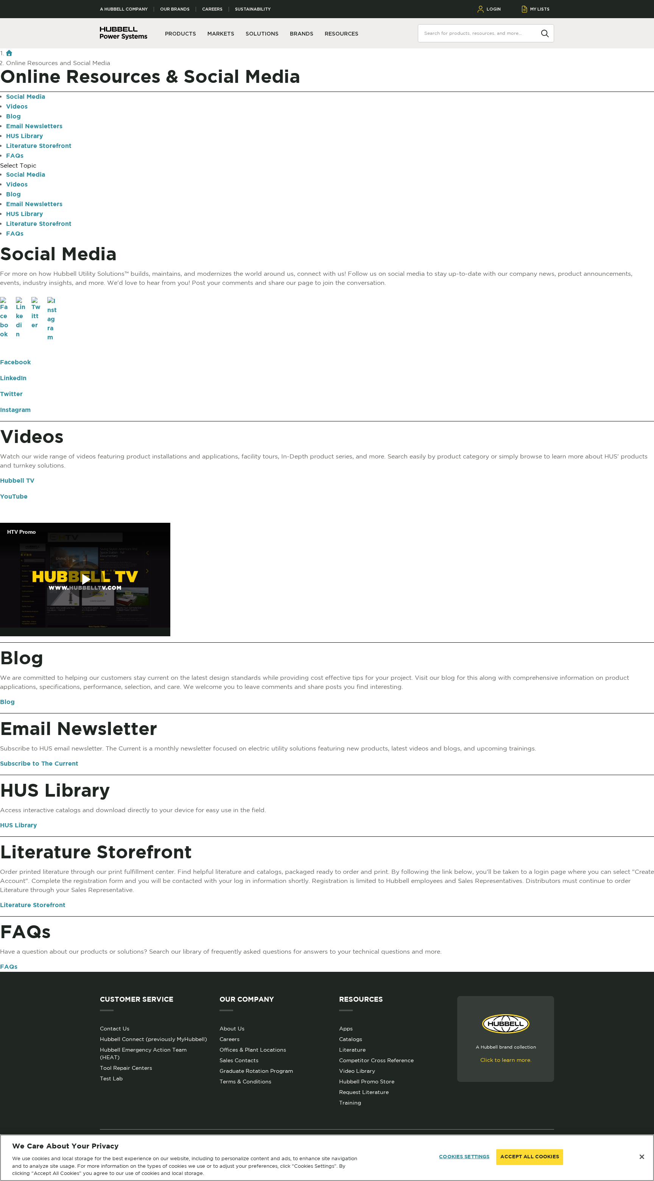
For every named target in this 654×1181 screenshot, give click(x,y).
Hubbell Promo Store (366, 1081)
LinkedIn (13, 378)
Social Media (25, 97)
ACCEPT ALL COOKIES (529, 1157)
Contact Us (114, 1029)
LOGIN (494, 9)
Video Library (357, 1071)
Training (350, 1103)
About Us (232, 1029)
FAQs (14, 156)
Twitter (11, 394)
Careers (212, 9)
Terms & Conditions (245, 1081)
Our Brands (175, 9)
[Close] (642, 1156)
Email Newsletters (34, 126)
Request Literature (364, 1092)
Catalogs (350, 1039)
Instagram (15, 410)
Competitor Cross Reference (376, 1060)
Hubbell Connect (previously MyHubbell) (153, 1039)
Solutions (262, 34)
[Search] (545, 33)
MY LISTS (540, 9)
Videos (17, 107)
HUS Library (24, 136)
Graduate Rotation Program (256, 1071)
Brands (301, 34)
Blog (13, 117)
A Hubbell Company (124, 9)
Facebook (15, 362)
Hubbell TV (17, 481)
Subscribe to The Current (39, 764)
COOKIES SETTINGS (464, 1157)
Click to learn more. (505, 1060)
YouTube (14, 497)
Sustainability (253, 9)
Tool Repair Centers (126, 1068)
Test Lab (111, 1078)
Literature (352, 1050)
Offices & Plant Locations (253, 1050)
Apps (346, 1029)
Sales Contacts (239, 1060)
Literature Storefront (39, 146)
